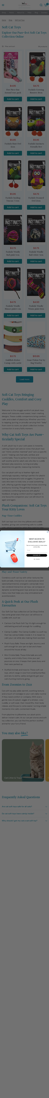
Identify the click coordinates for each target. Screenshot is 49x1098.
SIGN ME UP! (37, 555)
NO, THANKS (37, 559)
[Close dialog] (47, 532)
